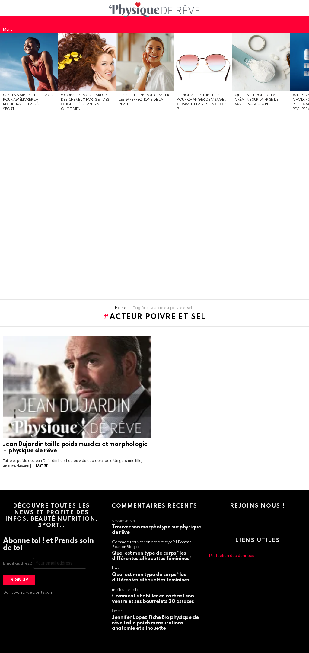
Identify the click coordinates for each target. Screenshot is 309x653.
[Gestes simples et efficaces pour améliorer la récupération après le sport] (29, 62)
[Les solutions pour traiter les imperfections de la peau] (145, 62)
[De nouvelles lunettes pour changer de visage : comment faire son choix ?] (203, 62)
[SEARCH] (301, 24)
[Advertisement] (29, 205)
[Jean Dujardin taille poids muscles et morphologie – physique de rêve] (77, 387)
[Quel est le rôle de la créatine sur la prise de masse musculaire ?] (261, 62)
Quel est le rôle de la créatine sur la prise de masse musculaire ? (257, 100)
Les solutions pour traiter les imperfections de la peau (144, 100)
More (42, 466)
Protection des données (231, 555)
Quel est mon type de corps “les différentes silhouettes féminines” (152, 556)
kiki (114, 568)
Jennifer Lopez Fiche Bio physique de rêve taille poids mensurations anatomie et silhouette (155, 623)
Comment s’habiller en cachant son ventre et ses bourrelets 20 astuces (153, 599)
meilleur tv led (124, 590)
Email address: (18, 563)
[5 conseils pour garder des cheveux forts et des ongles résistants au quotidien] (87, 62)
